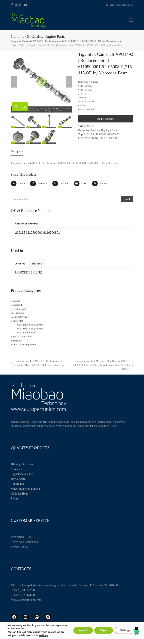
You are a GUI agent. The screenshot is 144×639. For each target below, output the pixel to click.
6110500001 (99, 134)
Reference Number (26, 223)
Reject (103, 630)
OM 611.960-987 (108, 138)
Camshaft (95, 130)
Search (127, 199)
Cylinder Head (19, 493)
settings (43, 635)
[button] (131, 20)
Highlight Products (22, 464)
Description (17, 151)
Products (22, 45)
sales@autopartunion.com (121, 5)
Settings (125, 630)
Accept (83, 630)
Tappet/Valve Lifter (22, 474)
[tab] (17, 151)
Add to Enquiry (105, 118)
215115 (88, 134)
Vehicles (20, 263)
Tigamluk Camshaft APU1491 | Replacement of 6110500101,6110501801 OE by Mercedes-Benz (37, 363)
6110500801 (114, 134)
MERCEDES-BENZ (88, 138)
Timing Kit (17, 483)
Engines (37, 263)
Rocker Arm (18, 478)
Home (13, 45)
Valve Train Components (25, 488)
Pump (14, 498)
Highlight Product (110, 130)
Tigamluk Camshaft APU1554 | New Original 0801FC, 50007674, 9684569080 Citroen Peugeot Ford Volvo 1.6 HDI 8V (99, 365)
